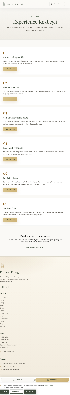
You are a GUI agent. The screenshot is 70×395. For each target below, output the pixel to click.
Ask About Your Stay (35, 247)
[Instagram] (2, 287)
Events (2, 308)
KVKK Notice (4, 337)
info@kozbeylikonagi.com (11, 369)
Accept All (30, 391)
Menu (2, 305)
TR (54, 4)
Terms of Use (4, 347)
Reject (4, 391)
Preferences (17, 391)
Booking (2, 326)
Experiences (4, 318)
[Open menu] (66, 4)
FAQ (1, 324)
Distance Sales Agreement (8, 345)
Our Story (3, 297)
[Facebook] (7, 287)
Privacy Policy (4, 339)
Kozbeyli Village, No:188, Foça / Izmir (14, 363)
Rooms (2, 300)
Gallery (2, 310)
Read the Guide (10, 69)
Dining (2, 303)
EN (59, 4)
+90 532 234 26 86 (9, 366)
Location (2, 316)
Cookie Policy (4, 342)
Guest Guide (4, 313)
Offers (2, 321)
